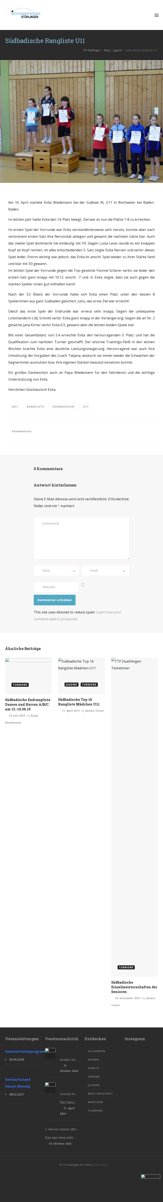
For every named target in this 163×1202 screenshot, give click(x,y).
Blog (107, 50)
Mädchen (95, 1102)
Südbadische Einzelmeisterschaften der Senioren (134, 987)
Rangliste (35, 406)
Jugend (117, 50)
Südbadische (63, 406)
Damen (93, 1059)
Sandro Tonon (94, 711)
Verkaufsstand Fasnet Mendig (17, 1083)
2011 (14, 406)
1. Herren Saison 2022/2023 (62, 1129)
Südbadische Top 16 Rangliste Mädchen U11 (79, 701)
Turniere (95, 1110)
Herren (94, 1076)
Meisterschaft (100, 1093)
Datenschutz (101, 1164)
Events (94, 1068)
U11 (86, 406)
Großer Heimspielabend (69, 1060)
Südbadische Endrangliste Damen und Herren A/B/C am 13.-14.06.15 (27, 704)
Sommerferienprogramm (22, 1051)
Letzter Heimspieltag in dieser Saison (69, 1094)
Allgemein (96, 1051)
